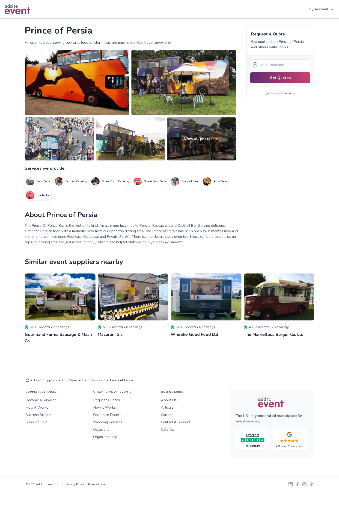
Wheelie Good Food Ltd (194, 334)
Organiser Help (105, 436)
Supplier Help (37, 422)
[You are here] (27, 380)
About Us (169, 400)
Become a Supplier (41, 400)
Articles (167, 407)
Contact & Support (175, 422)
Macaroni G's (110, 334)
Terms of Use (96, 484)
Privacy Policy (75, 484)
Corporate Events (107, 414)
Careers (167, 414)
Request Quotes (106, 400)
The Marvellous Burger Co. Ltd (273, 334)
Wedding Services (107, 422)
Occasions (101, 429)
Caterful (167, 429)
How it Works (37, 407)
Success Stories (38, 414)
